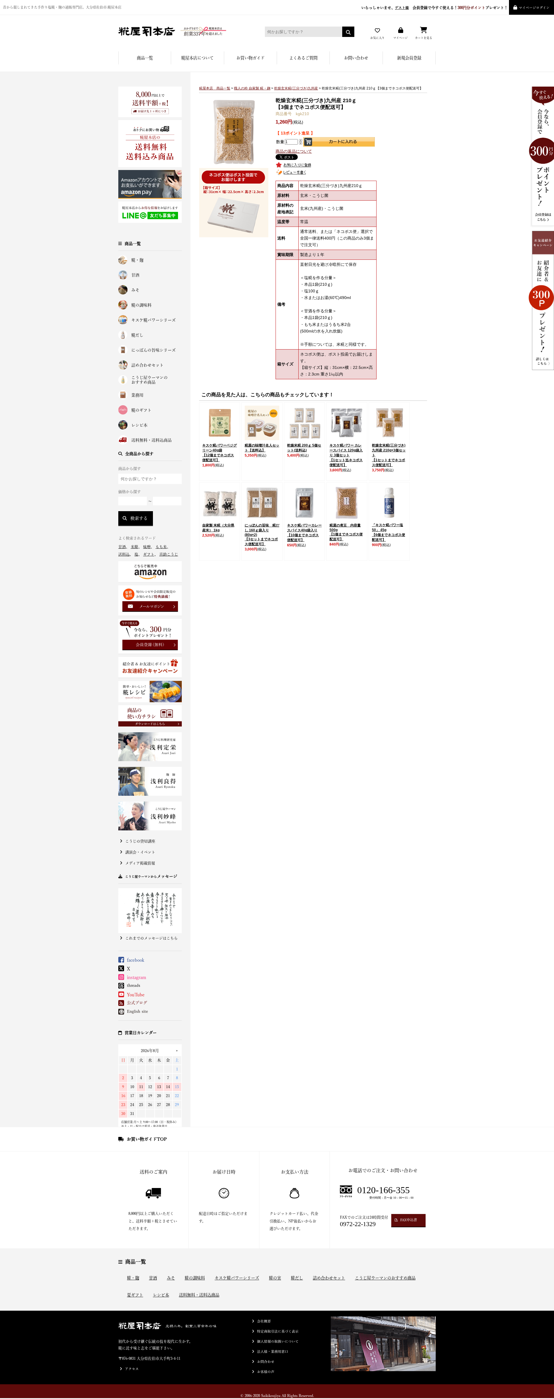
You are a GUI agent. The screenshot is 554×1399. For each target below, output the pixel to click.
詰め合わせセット (147, 365)
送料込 (124, 554)
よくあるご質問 (303, 58)
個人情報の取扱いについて (278, 1341)
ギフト (148, 554)
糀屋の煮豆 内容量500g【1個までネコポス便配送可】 (346, 532)
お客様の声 (265, 1371)
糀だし (137, 335)
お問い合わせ (356, 58)
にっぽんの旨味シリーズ (153, 350)
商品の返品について (294, 151)
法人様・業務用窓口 (272, 1351)
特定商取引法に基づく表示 (278, 1331)
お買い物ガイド (250, 58)
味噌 (147, 547)
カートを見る (423, 37)
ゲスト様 (402, 7)
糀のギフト (141, 410)
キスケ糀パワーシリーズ (153, 320)
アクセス (132, 1368)
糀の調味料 (141, 305)
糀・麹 (137, 260)
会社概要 (264, 1321)
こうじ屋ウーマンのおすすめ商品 (149, 380)
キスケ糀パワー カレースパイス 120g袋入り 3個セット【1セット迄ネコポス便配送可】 (346, 455)
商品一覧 (145, 58)
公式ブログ (137, 1003)
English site (137, 1011)
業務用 (137, 395)
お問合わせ (265, 1361)
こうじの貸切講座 (140, 841)
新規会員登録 (409, 58)
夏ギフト (135, 1295)
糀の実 (275, 1278)
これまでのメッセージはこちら (151, 938)
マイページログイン (534, 7)
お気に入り (377, 37)
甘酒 (135, 275)
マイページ (400, 37)
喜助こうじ (168, 554)
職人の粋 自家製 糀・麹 (252, 88)
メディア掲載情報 (140, 863)
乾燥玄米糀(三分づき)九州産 (296, 88)
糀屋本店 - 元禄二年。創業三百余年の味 (183, 32)
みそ (135, 290)
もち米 (161, 547)
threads (133, 985)
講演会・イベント (140, 852)
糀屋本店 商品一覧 (214, 88)
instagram (136, 977)
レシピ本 (139, 425)
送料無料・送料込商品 (151, 440)
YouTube (136, 994)
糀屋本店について (197, 58)
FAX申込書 (408, 1219)
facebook (135, 960)
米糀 (134, 547)
